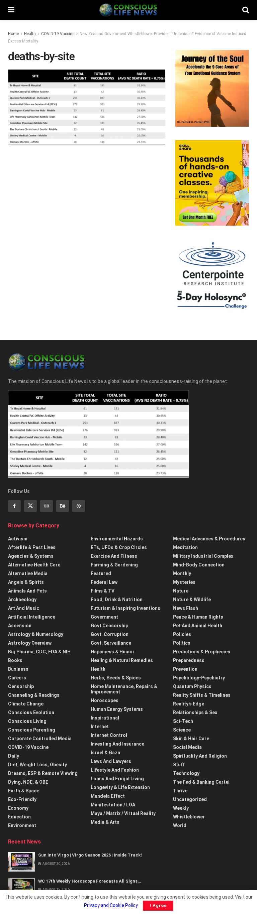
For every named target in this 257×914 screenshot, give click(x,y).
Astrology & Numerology (35, 634)
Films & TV (102, 591)
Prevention (185, 669)
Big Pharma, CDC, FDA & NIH (39, 651)
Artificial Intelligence (31, 617)
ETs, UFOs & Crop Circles (119, 547)
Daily (13, 756)
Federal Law (104, 582)
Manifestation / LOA (113, 804)
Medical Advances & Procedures (209, 538)
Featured (101, 573)
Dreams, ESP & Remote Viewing (43, 773)
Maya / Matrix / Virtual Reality (123, 813)
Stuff (179, 764)
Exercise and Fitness (114, 556)
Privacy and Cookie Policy (111, 905)
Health (30, 33)
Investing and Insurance (117, 744)
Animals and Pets (27, 591)
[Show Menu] (11, 10)
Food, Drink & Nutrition (117, 599)
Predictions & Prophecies (201, 651)
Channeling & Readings (34, 695)
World (179, 825)
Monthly (182, 573)
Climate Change (26, 703)
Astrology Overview (30, 643)
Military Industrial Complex (203, 556)
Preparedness (188, 660)
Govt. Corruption (109, 634)
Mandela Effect (108, 796)
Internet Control (109, 735)
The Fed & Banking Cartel (201, 782)
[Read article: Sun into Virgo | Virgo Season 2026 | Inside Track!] (21, 861)
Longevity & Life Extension (120, 787)
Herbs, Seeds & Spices (116, 677)
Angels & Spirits (26, 582)
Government (104, 617)
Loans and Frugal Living (117, 778)
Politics (181, 643)
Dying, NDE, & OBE (28, 782)
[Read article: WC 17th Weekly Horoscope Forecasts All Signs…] (21, 887)
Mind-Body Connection (199, 564)
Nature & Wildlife (192, 599)
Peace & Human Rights (198, 617)
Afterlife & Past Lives (32, 547)
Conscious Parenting (31, 730)
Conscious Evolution (31, 712)
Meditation (185, 547)
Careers (17, 677)
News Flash (185, 608)
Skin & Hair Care (191, 738)
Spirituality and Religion (200, 756)
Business (18, 669)
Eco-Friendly (22, 799)
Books (15, 660)
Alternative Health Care (34, 564)
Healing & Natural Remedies (122, 660)
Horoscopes (104, 700)
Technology (186, 773)
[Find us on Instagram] (46, 506)
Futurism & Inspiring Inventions (125, 608)
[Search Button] (245, 10)
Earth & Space (23, 790)
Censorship (21, 686)
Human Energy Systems (117, 709)
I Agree (158, 905)
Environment (22, 825)
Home (13, 33)
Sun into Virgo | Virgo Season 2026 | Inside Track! (90, 855)
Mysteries (184, 582)
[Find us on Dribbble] (78, 506)
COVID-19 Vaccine (57, 33)
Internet (100, 726)
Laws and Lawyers (111, 761)
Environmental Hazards (117, 538)
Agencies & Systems (31, 556)
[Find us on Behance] (62, 506)
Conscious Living (27, 721)
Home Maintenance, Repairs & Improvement (124, 689)
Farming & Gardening (114, 564)
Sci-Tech (183, 721)
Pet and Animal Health (197, 625)
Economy (18, 808)
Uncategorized (190, 799)
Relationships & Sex (195, 712)
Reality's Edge (188, 703)
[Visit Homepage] (128, 10)
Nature (180, 591)
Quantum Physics (192, 686)
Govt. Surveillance (111, 643)
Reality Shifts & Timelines (202, 695)
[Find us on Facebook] (14, 506)
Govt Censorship (109, 625)
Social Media (187, 747)
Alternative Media (28, 573)
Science (182, 730)
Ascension (19, 625)
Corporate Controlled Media (40, 738)
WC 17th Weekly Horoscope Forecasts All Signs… (89, 881)
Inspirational (105, 718)
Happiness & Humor (113, 651)
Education (19, 816)
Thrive (180, 790)
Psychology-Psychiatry (199, 677)
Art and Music (23, 608)
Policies (182, 634)
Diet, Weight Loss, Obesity (37, 764)
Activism (17, 538)
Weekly (181, 808)
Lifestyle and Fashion (115, 770)
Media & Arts (105, 822)
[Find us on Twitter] (30, 506)
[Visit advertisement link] (212, 88)
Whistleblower (189, 816)
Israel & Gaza (105, 752)
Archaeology (22, 599)
